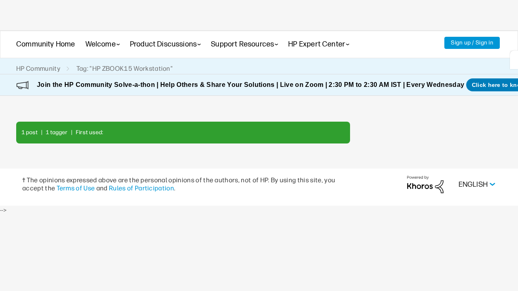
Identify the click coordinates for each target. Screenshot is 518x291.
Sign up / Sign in (472, 42)
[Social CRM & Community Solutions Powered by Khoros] (425, 184)
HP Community (38, 68)
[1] (514, 60)
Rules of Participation (141, 188)
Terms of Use (76, 188)
